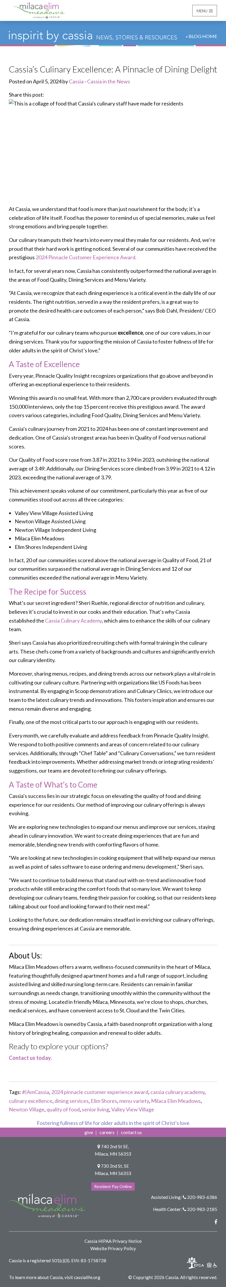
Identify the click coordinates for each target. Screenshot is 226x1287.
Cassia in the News (108, 81)
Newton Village (26, 1109)
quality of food (63, 1109)
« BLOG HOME (201, 36)
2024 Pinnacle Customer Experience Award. (86, 257)
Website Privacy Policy (113, 1248)
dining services (71, 1101)
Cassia (76, 81)
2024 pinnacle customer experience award (99, 1092)
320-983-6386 (202, 1197)
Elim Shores (104, 1101)
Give (88, 1132)
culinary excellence (30, 1101)
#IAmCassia (35, 1092)
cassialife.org (87, 1277)
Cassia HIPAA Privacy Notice (113, 1241)
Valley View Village (132, 1109)
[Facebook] (215, 1222)
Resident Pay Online (113, 1186)
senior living (95, 1109)
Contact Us (131, 1132)
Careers (106, 1132)
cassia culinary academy (177, 1092)
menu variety (134, 1101)
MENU (202, 11)
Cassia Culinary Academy (73, 620)
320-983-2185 (202, 1209)
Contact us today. (30, 1058)
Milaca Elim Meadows (176, 1101)
